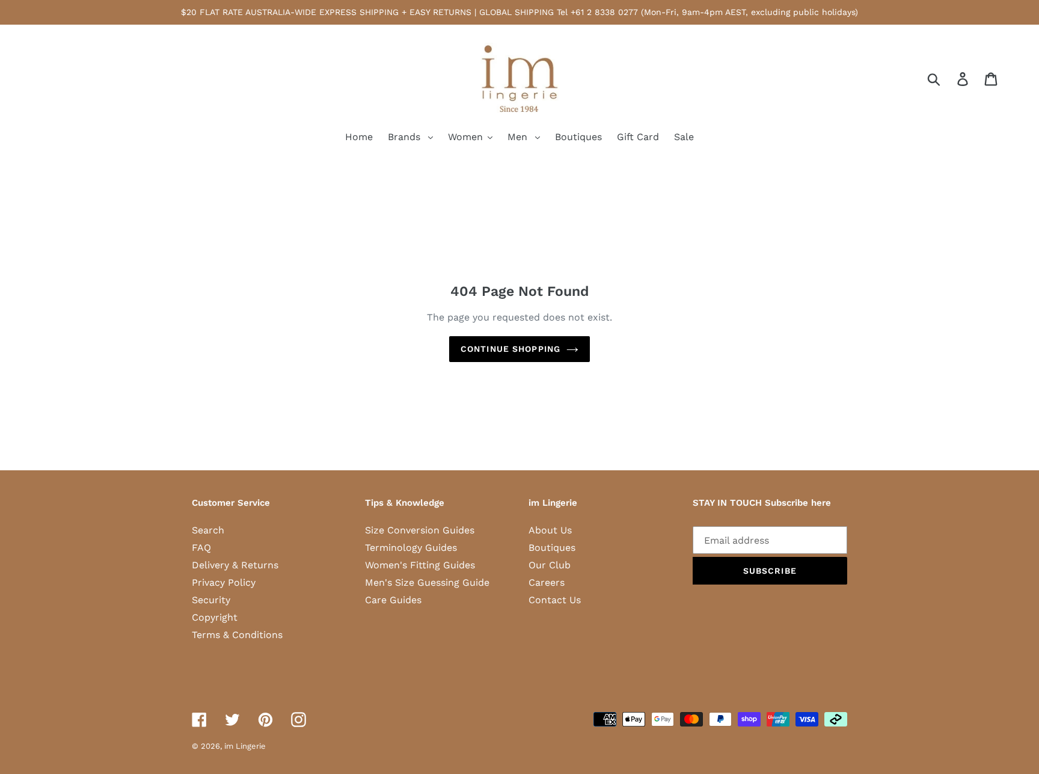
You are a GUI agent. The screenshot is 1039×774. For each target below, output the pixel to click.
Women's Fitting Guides (420, 565)
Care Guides (393, 600)
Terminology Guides (411, 547)
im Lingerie (245, 746)
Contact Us (555, 600)
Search (208, 530)
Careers (547, 582)
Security (211, 600)
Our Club (550, 565)
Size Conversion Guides (419, 530)
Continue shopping (510, 349)
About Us (550, 530)
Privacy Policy (224, 582)
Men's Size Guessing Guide (427, 582)
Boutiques (552, 547)
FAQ (201, 547)
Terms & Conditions (237, 634)
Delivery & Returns (235, 565)
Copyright (215, 617)
